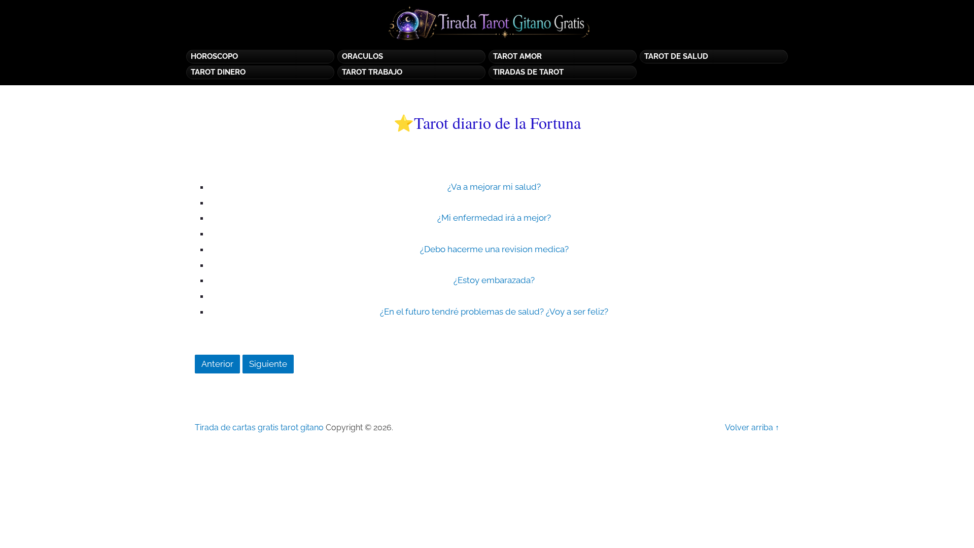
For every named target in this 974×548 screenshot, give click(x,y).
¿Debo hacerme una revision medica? (494, 249)
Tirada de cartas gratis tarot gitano (259, 427)
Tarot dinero (218, 72)
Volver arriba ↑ (752, 427)
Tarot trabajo (372, 72)
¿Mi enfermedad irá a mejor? (494, 218)
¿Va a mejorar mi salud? (494, 187)
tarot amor (517, 56)
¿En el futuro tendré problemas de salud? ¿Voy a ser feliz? (494, 311)
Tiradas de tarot (528, 72)
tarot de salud (676, 56)
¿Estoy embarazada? (494, 280)
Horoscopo (214, 56)
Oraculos (362, 56)
